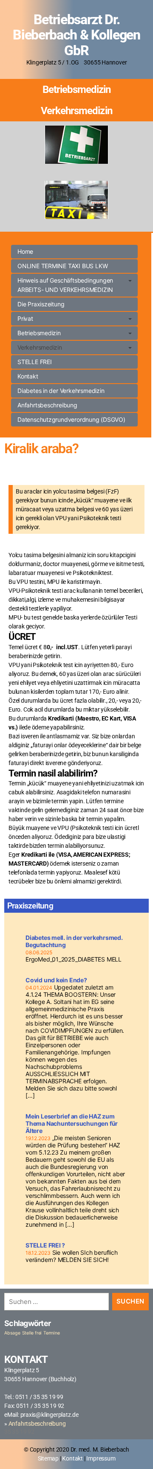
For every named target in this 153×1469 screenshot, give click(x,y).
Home (25, 251)
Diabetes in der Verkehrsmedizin (61, 390)
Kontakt (27, 376)
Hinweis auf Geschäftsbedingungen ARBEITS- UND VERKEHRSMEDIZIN (65, 285)
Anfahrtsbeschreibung (47, 405)
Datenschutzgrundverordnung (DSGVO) (71, 419)
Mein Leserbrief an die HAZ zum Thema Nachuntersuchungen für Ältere (72, 1123)
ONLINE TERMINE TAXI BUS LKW (62, 265)
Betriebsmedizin (76, 89)
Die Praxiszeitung (40, 304)
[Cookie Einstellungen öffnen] (15, 1454)
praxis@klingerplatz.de (49, 1414)
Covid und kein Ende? (56, 980)
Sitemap (48, 1458)
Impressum (100, 1458)
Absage (12, 1333)
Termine (51, 1333)
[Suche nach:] (55, 1303)
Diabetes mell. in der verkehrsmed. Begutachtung (74, 941)
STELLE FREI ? (45, 1245)
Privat (25, 318)
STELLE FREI (34, 361)
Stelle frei (32, 1333)
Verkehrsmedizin (76, 111)
